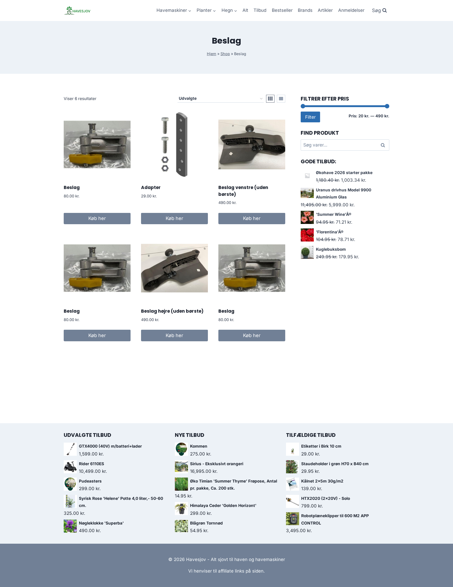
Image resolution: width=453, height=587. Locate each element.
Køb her (97, 218)
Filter (310, 117)
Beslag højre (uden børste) (172, 311)
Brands (305, 10)
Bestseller (282, 10)
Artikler (325, 10)
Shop (225, 53)
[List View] (281, 99)
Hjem (211, 53)
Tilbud (260, 10)
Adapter (151, 187)
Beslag (72, 187)
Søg (383, 145)
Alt (245, 10)
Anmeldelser (351, 10)
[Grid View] (270, 99)
